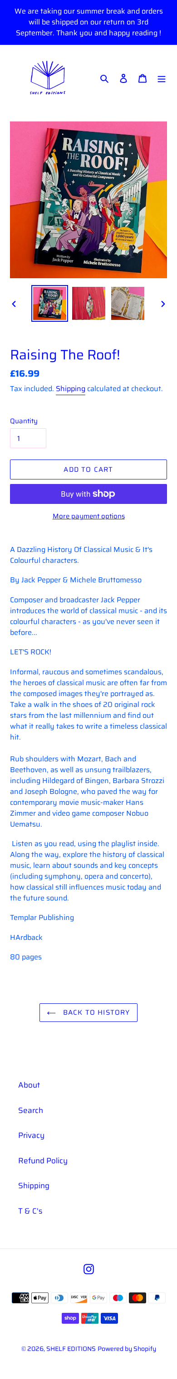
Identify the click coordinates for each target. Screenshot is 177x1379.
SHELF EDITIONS (71, 1349)
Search (30, 1110)
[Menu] (161, 78)
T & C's (30, 1211)
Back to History (95, 1012)
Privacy (31, 1135)
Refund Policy (43, 1160)
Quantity (24, 421)
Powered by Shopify (127, 1349)
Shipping (70, 388)
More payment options (89, 516)
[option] (49, 303)
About (29, 1085)
